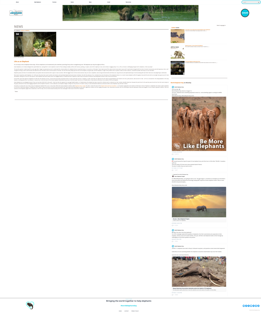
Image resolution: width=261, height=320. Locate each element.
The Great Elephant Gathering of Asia (192, 61)
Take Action (128, 2)
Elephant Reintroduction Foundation (109, 85)
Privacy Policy (135, 311)
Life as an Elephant (21, 61)
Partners (54, 2)
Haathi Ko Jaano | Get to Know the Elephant (194, 45)
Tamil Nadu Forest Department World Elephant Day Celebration (197, 29)
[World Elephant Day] (16, 12)
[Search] (258, 2)
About (17, 2)
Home (120, 311)
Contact (126, 311)
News (90, 2)
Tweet (16, 91)
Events (72, 2)
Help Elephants (37, 2)
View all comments (25, 30)
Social (108, 2)
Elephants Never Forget (80, 85)
